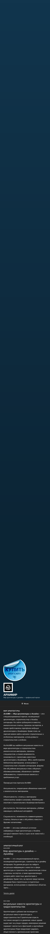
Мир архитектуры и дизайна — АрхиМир (20, 852)
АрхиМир (10, 695)
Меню (26, 703)
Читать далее (8, 893)
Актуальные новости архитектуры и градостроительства (22, 905)
